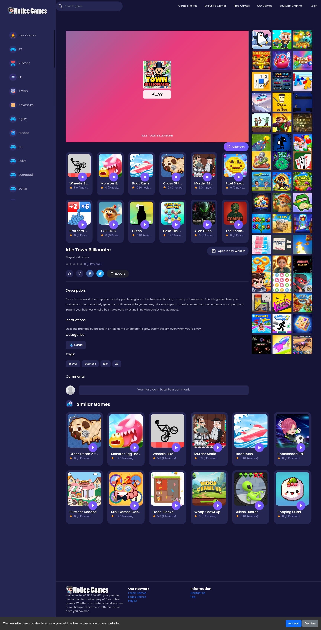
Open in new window (231, 251)
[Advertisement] (188, 21)
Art (20, 147)
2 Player (24, 63)
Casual (78, 345)
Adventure (26, 105)
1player (73, 364)
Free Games (27, 35)
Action (23, 91)
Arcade (24, 133)
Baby (22, 161)
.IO (20, 49)
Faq (193, 597)
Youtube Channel (291, 6)
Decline (310, 623)
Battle (23, 189)
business (90, 364)
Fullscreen (238, 147)
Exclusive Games (215, 6)
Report (120, 273)
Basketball (26, 175)
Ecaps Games (137, 597)
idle (105, 364)
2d (116, 364)
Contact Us (198, 593)
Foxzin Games (137, 593)
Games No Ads (187, 6)
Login (314, 6)
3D (20, 77)
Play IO (132, 601)
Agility (23, 119)
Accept (293, 623)
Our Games (264, 6)
